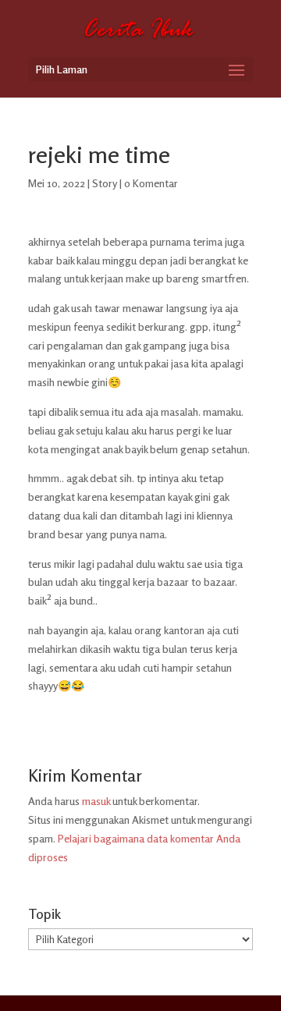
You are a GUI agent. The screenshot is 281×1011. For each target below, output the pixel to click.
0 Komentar (151, 183)
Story (104, 183)
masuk (96, 800)
